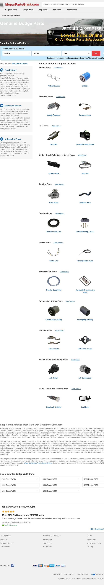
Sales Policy (56, 574)
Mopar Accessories (94, 543)
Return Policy (69, 574)
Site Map (90, 547)
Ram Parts (57, 10)
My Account (47, 540)
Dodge (10, 16)
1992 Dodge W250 (50, 479)
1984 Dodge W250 (50, 491)
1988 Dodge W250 (50, 485)
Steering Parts (45, 213)
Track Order (47, 543)
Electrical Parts (46, 97)
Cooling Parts (45, 184)
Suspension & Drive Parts (51, 301)
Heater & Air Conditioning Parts (53, 359)
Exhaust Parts (45, 330)
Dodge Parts (28, 10)
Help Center (47, 547)
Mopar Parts (91, 540)
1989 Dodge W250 (9, 485)
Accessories (72, 10)
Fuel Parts (43, 126)
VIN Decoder (4, 547)
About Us (3, 540)
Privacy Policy (83, 574)
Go (96, 53)
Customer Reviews (7, 543)
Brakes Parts (45, 242)
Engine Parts (45, 67)
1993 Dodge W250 (9, 479)
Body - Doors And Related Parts (53, 389)
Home (4, 16)
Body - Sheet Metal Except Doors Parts (57, 155)
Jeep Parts (42, 10)
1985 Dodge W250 (9, 491)
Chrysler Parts (11, 10)
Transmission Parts (48, 271)
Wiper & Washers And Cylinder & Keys (38, 463)
